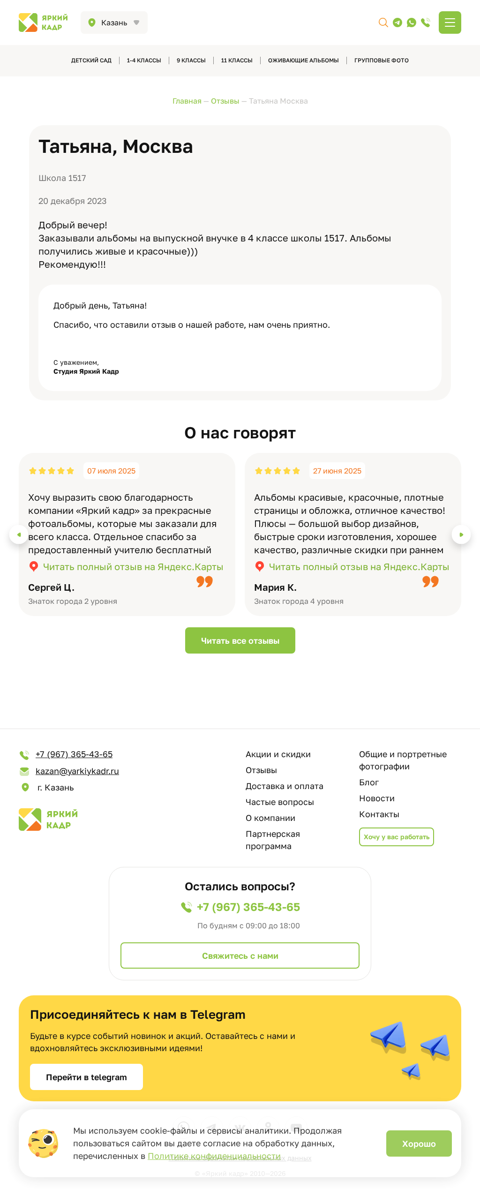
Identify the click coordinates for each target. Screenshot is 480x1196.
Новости (377, 798)
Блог (369, 782)
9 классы (191, 60)
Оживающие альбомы (303, 60)
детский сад (91, 60)
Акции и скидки (278, 754)
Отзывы (261, 770)
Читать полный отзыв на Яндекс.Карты (133, 566)
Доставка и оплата (284, 786)
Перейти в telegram (86, 1077)
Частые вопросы (280, 802)
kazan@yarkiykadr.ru (77, 771)
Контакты (379, 814)
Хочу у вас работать (396, 837)
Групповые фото (381, 60)
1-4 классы (144, 60)
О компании (270, 817)
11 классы (237, 60)
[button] (19, 534)
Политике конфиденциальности (214, 1156)
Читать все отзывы (240, 640)
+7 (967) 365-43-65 (74, 754)
